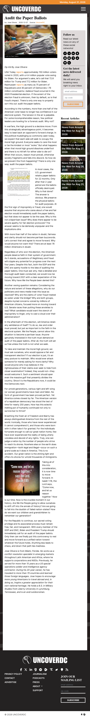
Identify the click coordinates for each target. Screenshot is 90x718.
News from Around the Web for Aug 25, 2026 (73, 184)
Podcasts (39, 678)
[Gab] (77, 53)
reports (20, 72)
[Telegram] (65, 58)
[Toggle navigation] (83, 9)
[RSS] (69, 63)
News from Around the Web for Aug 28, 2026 (73, 131)
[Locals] (65, 63)
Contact (10, 678)
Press (36, 682)
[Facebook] (65, 53)
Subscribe (73, 104)
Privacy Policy (13, 674)
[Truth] (73, 58)
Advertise (10, 682)
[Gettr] (77, 58)
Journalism (40, 674)
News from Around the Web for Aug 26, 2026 (73, 166)
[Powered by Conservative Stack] (84, 714)
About (37, 686)
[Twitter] (69, 53)
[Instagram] (73, 53)
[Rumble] (69, 58)
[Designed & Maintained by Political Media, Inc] (82, 714)
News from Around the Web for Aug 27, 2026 (73, 149)
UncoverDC (23, 8)
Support (38, 690)
